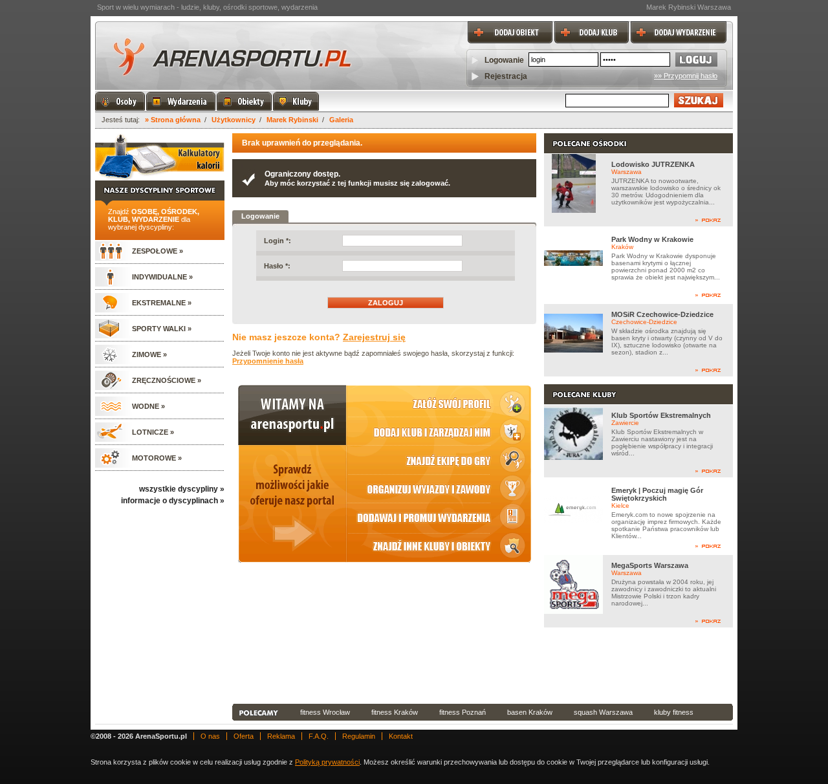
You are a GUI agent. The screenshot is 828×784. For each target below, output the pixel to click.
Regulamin (358, 736)
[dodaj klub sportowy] (590, 25)
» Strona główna (173, 120)
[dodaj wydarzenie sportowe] (677, 25)
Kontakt (401, 736)
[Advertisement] (482, 666)
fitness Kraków (394, 712)
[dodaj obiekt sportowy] (509, 25)
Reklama (281, 736)
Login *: (277, 241)
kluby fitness (673, 712)
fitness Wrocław (325, 712)
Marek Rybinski (292, 120)
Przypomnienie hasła (267, 361)
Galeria (341, 120)
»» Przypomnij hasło (685, 76)
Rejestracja (506, 76)
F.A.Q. (319, 736)
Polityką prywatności (327, 762)
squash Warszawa (603, 712)
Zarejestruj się (374, 337)
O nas (210, 736)
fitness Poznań (462, 712)
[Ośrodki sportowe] (244, 101)
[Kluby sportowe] (296, 101)
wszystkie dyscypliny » (181, 489)
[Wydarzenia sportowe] (180, 101)
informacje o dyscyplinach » (172, 500)
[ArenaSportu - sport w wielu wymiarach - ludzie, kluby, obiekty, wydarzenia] (231, 55)
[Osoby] (120, 101)
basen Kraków (529, 712)
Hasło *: (277, 266)
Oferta (244, 736)
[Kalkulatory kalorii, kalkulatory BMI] (159, 156)
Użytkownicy (234, 120)
